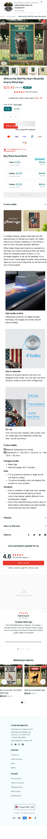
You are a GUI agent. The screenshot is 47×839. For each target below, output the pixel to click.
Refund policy (16, 796)
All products (11, 16)
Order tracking (16, 759)
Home (2, 16)
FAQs (13, 763)
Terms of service (17, 783)
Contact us (15, 755)
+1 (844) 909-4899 (18, 737)
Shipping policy (17, 787)
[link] (8, 6)
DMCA (13, 768)
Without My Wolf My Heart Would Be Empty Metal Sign (23, 641)
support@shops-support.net (21, 740)
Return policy (16, 791)
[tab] (18, 649)
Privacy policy (16, 778)
